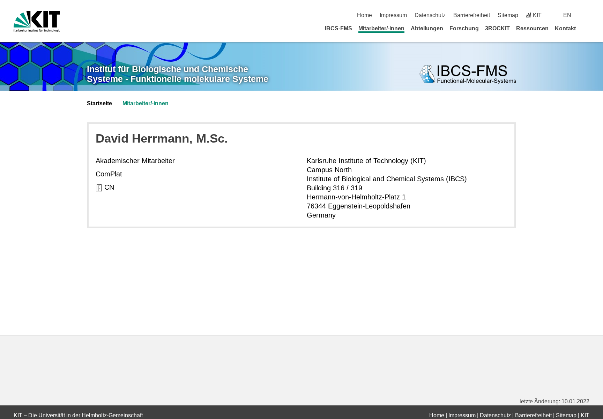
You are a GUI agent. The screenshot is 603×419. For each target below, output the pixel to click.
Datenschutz (430, 15)
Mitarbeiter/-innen (381, 28)
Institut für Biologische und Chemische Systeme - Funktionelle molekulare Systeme (177, 74)
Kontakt (565, 28)
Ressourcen (532, 28)
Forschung (464, 28)
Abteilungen (427, 28)
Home (364, 15)
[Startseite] (587, 28)
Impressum (393, 15)
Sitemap (508, 15)
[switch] (586, 15)
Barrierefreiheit (471, 15)
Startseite (99, 103)
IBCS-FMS (338, 28)
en (567, 15)
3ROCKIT (497, 28)
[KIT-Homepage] (37, 21)
